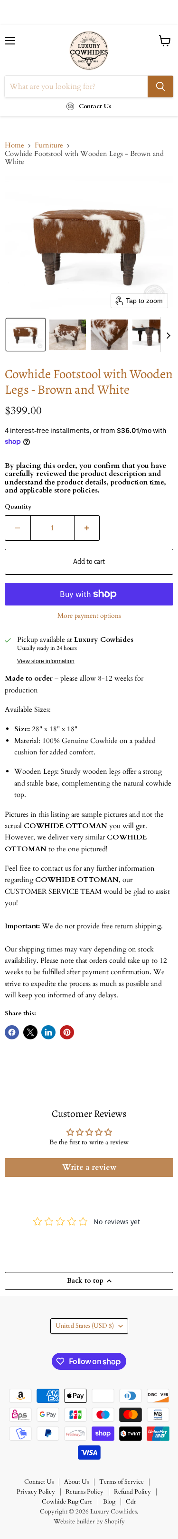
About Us (76, 1482)
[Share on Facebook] (12, 1032)
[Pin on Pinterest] (67, 1032)
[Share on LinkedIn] (48, 1032)
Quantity (18, 506)
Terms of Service (121, 1482)
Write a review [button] (89, 1167)
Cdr (131, 1501)
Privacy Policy (36, 1491)
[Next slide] (168, 334)
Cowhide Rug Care (67, 1501)
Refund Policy (132, 1491)
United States (85, 1326)
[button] (25, 335)
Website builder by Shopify (89, 1521)
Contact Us (39, 1482)
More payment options (89, 616)
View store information (46, 661)
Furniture (49, 145)
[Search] (160, 86)
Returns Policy (84, 1491)
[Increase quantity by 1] (87, 528)
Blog (109, 1501)
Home (14, 145)
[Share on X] (30, 1032)
